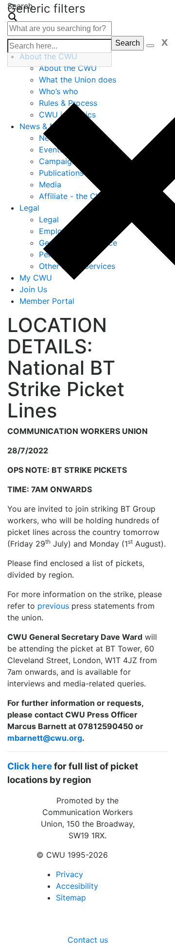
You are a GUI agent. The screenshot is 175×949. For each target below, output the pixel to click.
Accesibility (77, 886)
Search (127, 43)
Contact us (88, 940)
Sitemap (71, 897)
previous (53, 606)
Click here (29, 766)
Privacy (69, 874)
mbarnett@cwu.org (44, 738)
